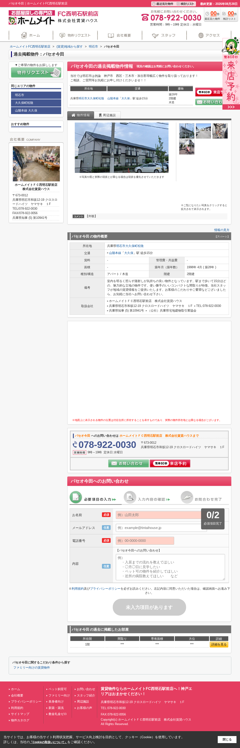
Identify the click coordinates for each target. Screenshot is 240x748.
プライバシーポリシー (105, 588)
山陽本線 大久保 (26, 110)
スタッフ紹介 (86, 695)
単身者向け (56, 701)
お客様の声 (84, 708)
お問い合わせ (86, 689)
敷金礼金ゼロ (58, 714)
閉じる (227, 739)
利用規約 (78, 588)
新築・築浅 (56, 708)
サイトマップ (20, 714)
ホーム (15, 689)
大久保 (125, 98)
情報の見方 (221, 230)
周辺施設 (83, 701)
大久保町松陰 (95, 98)
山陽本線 (113, 98)
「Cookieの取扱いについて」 (48, 742)
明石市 (83, 98)
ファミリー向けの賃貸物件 (31, 667)
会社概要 (17, 695)
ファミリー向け (59, 695)
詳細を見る (219, 644)
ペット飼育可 (58, 689)
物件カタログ (20, 720)
